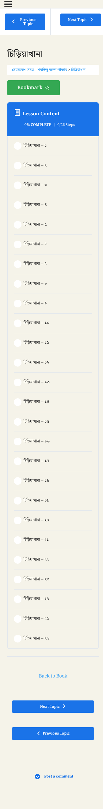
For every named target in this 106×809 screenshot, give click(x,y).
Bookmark (29, 87)
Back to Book (53, 676)
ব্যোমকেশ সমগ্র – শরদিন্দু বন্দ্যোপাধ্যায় (39, 70)
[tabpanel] (53, 87)
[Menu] (8, 4)
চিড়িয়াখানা (78, 70)
